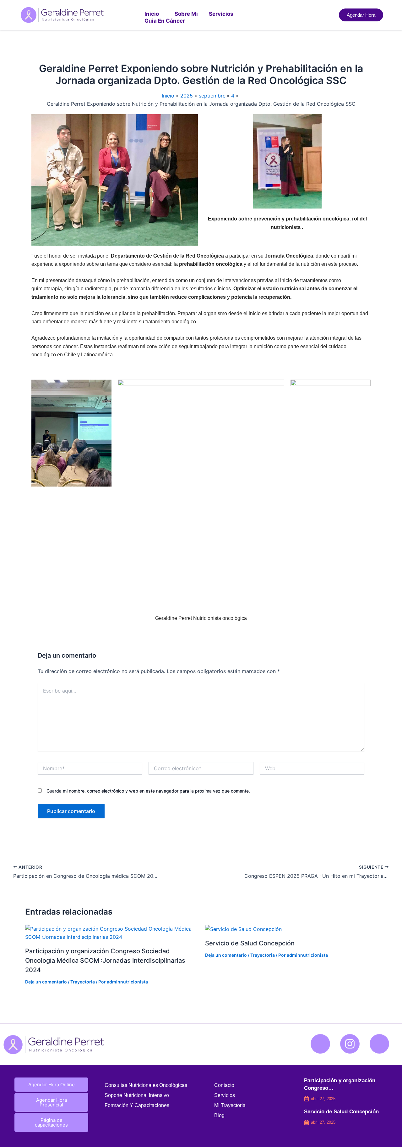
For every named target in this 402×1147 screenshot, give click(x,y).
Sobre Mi (186, 14)
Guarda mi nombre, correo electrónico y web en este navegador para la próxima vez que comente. (148, 790)
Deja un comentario (46, 981)
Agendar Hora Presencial (51, 1102)
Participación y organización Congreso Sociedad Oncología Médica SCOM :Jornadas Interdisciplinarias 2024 (105, 960)
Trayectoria (82, 981)
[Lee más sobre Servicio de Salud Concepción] (243, 929)
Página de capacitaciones (51, 1122)
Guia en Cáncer (164, 21)
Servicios (221, 14)
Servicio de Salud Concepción (250, 943)
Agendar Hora (361, 15)
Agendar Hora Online (51, 1085)
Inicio (151, 14)
